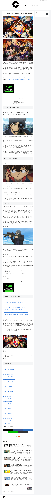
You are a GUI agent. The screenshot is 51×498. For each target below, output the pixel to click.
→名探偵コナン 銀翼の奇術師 (7, 386)
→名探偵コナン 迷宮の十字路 (7, 384)
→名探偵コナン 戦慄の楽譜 (7, 396)
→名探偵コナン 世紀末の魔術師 (8, 374)
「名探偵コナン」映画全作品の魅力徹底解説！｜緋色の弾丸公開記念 (16, 77)
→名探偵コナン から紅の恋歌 (7, 418)
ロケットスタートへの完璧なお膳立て (18, 98)
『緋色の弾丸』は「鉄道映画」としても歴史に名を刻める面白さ (13, 309)
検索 (36, 12)
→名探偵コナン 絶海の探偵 (7, 408)
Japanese (43, 0)
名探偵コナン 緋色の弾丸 (10, 426)
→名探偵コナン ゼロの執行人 (7, 420)
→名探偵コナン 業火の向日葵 (7, 413)
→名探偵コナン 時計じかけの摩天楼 (8, 369)
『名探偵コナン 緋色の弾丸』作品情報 (18, 102)
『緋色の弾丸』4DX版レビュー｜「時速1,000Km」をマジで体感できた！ (15, 307)
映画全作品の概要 (15, 103)
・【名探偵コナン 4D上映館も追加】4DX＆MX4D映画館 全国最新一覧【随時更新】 (15, 314)
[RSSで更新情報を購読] (19, 436)
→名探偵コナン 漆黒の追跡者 (7, 398)
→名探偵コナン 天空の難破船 (7, 401)
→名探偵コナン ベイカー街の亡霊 (8, 381)
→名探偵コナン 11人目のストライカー (9, 406)
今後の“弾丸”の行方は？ (16, 101)
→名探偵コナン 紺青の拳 (7, 423)
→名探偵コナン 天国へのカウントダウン (9, 379)
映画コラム (5, 426)
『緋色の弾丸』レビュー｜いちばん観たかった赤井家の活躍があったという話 (18, 79)
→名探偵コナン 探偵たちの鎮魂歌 (8, 391)
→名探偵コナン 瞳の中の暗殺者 (8, 376)
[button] (23, 432)
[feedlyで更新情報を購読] (17, 436)
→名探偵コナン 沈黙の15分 (7, 403)
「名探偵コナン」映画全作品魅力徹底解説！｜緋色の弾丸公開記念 (14, 302)
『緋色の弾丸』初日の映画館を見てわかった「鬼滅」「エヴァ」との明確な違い (16, 312)
